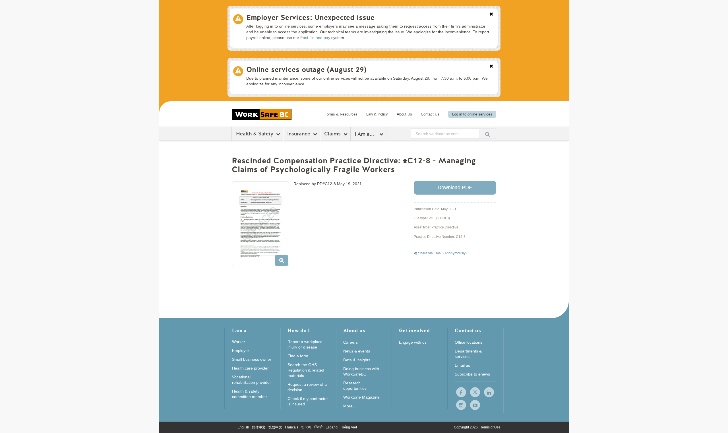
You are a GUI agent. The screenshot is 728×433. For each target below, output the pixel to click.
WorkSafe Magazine (361, 397)
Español (332, 427)
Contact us (468, 331)
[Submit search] (487, 133)
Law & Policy (377, 114)
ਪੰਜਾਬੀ (318, 427)
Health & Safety (254, 133)
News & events (356, 351)
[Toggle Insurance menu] (316, 134)
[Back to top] (531, 402)
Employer (240, 350)
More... (349, 406)
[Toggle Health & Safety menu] (279, 134)
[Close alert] (491, 14)
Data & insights (356, 360)
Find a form (298, 356)
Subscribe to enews (472, 374)
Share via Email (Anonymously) (442, 253)
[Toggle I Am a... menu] (382, 134)
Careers (350, 342)
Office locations (468, 342)
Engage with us (413, 342)
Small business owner (251, 359)
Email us (462, 365)
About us (354, 331)
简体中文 (259, 427)
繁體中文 (275, 427)
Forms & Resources (340, 114)
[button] (262, 226)
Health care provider (250, 368)
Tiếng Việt (349, 427)
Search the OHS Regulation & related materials (306, 370)
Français (291, 427)
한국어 (306, 427)
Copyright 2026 (466, 427)
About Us (404, 114)
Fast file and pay (315, 37)
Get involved (414, 331)
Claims (332, 133)
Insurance (298, 133)
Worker (238, 341)
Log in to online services (472, 114)
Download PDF (455, 187)
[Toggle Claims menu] (346, 134)
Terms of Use (490, 427)
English (243, 427)
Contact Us (430, 114)
